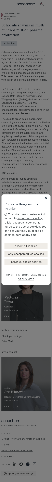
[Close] (46, 198)
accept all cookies (26, 246)
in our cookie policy (30, 218)
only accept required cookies (26, 253)
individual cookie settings (26, 261)
